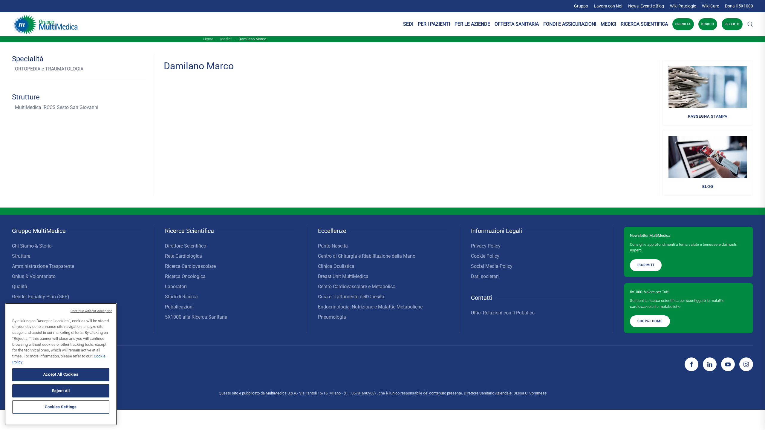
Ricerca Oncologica (185, 276)
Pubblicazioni (179, 307)
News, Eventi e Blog (646, 6)
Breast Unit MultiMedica (343, 276)
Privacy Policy (486, 246)
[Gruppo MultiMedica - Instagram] (746, 364)
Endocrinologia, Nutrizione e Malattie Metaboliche (370, 307)
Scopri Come (650, 321)
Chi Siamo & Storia (32, 246)
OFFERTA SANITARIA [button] (517, 24)
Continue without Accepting (91, 311)
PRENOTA (683, 24)
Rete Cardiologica (183, 256)
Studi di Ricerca (181, 297)
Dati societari (485, 276)
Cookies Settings (61, 406)
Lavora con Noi (608, 6)
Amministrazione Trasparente (43, 266)
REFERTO (732, 24)
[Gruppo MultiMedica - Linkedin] (710, 364)
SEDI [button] (408, 24)
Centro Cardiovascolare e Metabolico (356, 286)
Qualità (19, 286)
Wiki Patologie (683, 6)
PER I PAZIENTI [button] (434, 24)
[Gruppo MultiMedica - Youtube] (728, 364)
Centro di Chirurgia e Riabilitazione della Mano (366, 256)
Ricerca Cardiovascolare (190, 266)
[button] (750, 24)
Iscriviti (645, 265)
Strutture (21, 256)
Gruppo (581, 6)
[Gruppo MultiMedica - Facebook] (691, 364)
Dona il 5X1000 (739, 6)
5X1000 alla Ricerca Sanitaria (196, 317)
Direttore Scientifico (185, 246)
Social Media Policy (491, 266)
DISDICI (707, 24)
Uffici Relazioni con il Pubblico (503, 313)
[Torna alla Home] (45, 24)
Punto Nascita (333, 246)
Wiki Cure (710, 6)
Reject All (61, 390)
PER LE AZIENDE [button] (472, 24)
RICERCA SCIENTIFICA (644, 24)
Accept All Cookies (61, 374)
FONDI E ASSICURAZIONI (569, 24)
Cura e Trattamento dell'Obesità (351, 297)
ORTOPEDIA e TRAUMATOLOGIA (49, 69)
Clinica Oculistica (336, 266)
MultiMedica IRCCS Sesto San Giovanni (56, 107)
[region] (61, 364)
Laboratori (176, 286)
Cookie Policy (485, 256)
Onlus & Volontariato (34, 276)
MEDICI (608, 24)
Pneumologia (332, 317)
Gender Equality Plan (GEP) (40, 297)
